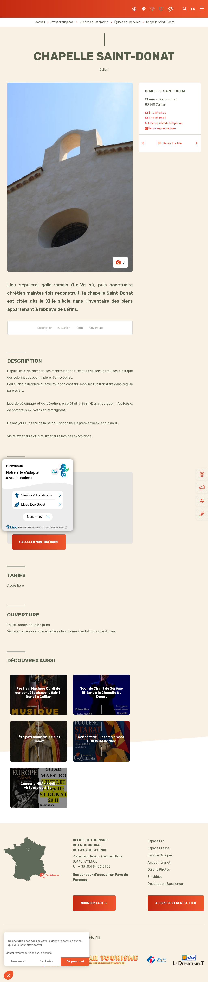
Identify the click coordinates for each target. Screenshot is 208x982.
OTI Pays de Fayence (24, 8)
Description (44, 328)
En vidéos (155, 877)
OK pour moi (75, 961)
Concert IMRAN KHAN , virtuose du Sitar (39, 786)
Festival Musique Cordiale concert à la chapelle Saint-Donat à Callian (38, 693)
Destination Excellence (165, 884)
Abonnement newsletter (175, 903)
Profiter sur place (62, 22)
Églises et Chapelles (127, 22)
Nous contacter (94, 903)
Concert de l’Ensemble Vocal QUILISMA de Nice (101, 739)
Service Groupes (160, 855)
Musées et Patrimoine (94, 22)
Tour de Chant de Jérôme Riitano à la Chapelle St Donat (101, 693)
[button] (8, 975)
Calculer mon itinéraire (39, 542)
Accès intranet (159, 862)
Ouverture (96, 328)
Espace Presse (158, 848)
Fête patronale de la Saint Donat (39, 739)
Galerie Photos (159, 869)
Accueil (40, 22)
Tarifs (80, 328)
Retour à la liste (172, 143)
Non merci (18, 961)
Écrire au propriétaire (162, 128)
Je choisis (47, 961)
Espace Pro (156, 841)
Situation (64, 328)
